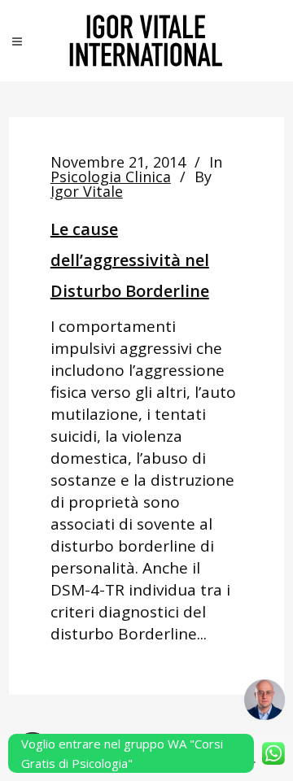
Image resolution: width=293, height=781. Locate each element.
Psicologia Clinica (110, 176)
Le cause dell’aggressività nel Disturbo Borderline (129, 260)
